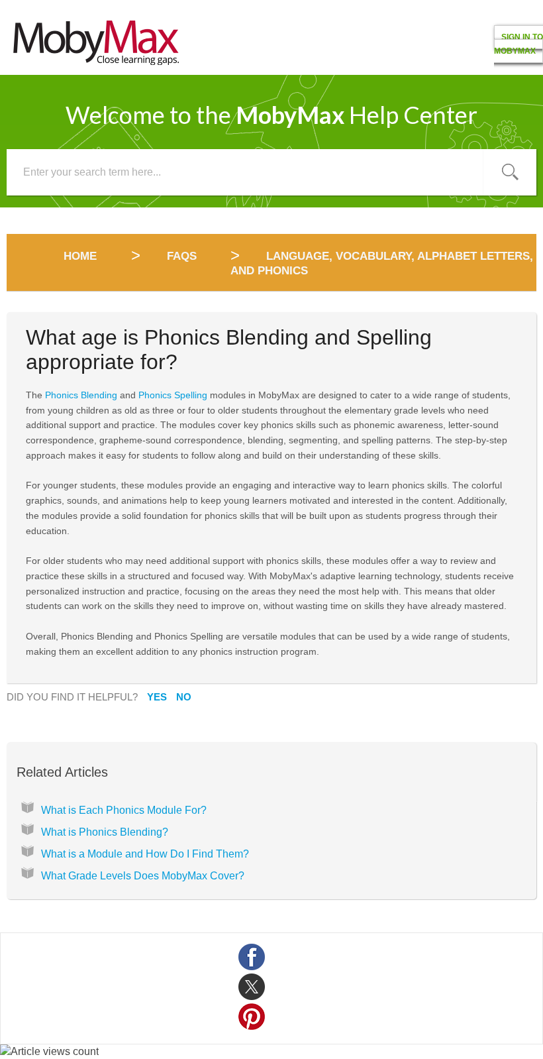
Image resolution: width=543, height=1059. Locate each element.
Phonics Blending (81, 395)
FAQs (182, 256)
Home (82, 256)
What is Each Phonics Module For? (124, 810)
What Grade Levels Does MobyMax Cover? (142, 875)
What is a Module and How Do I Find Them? (145, 854)
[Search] (509, 172)
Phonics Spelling (172, 395)
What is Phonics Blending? (104, 832)
